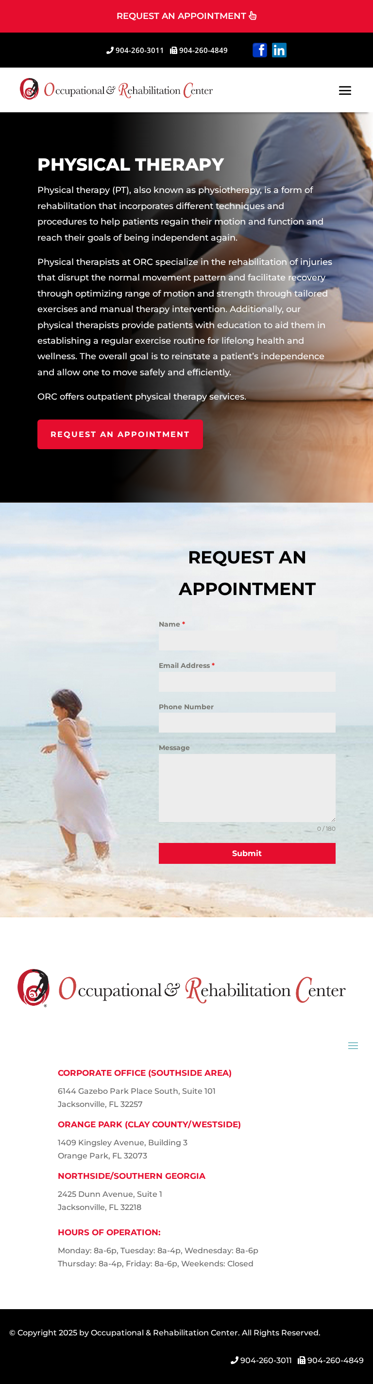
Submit (247, 853)
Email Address (187, 665)
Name (172, 624)
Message (174, 747)
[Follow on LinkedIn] (279, 50)
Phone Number (186, 706)
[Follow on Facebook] (260, 50)
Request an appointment (120, 434)
